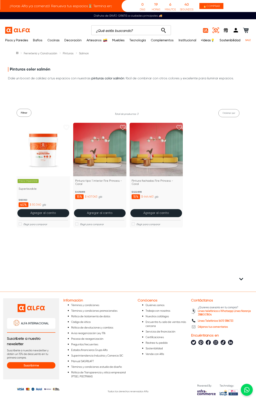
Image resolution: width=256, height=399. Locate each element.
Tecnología (137, 40)
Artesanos (94, 40)
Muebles (118, 40)
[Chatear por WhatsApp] (247, 390)
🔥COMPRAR (211, 6)
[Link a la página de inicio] (17, 53)
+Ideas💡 (208, 40)
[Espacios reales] (216, 30)
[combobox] (131, 30)
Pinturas (68, 53)
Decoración (73, 40)
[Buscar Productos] (163, 29)
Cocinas (53, 40)
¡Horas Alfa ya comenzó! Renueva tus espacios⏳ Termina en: (61, 6)
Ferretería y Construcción (40, 53)
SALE (248, 40)
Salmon (84, 53)
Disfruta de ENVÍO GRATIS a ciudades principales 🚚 (128, 15)
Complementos (162, 40)
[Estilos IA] (206, 30)
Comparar (45, 224)
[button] (236, 30)
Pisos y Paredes (16, 40)
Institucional (187, 40)
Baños (37, 40)
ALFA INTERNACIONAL (35, 323)
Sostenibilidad (230, 40)
